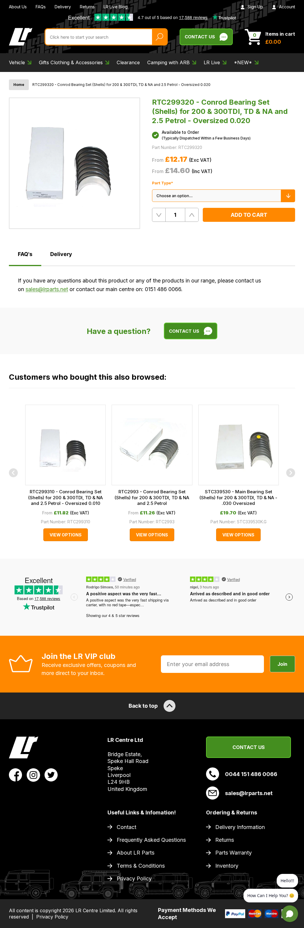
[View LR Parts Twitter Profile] (51, 774)
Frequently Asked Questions (151, 840)
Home (18, 84)
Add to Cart (249, 215)
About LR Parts (135, 853)
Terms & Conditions (141, 866)
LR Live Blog (116, 6)
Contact (126, 827)
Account (287, 6)
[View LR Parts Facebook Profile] (15, 774)
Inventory (226, 866)
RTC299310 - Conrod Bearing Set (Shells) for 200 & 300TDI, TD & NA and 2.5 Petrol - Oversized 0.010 (65, 497)
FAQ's (25, 254)
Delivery (63, 6)
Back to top (143, 706)
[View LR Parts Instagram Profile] (33, 774)
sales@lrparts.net (47, 289)
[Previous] (13, 472)
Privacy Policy (134, 878)
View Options (66, 534)
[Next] (290, 472)
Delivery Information (240, 827)
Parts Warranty (233, 853)
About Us (18, 6)
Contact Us (200, 37)
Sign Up (255, 6)
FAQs (41, 6)
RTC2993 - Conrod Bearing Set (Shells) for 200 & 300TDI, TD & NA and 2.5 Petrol (152, 497)
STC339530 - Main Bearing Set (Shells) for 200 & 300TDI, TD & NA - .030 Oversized (238, 497)
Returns (87, 6)
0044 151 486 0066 (251, 774)
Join (282, 664)
